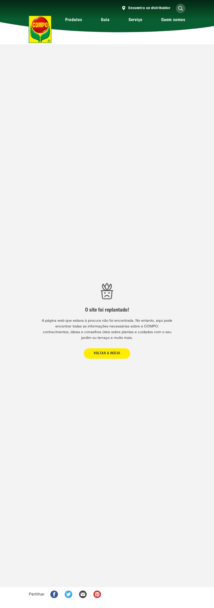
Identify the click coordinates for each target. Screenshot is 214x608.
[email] (83, 594)
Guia (105, 20)
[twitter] (68, 594)
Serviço (135, 20)
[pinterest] (97, 594)
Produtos (73, 20)
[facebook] (54, 594)
